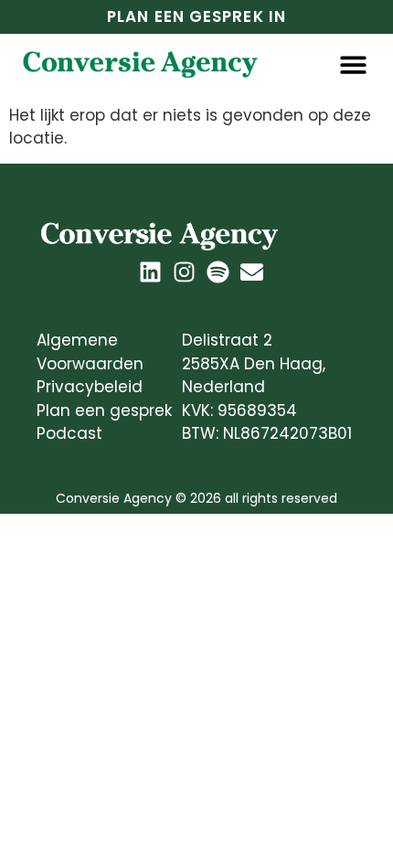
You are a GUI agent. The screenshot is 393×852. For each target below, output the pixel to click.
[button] (354, 64)
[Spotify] (218, 272)
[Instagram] (184, 272)
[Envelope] (251, 272)
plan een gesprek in (196, 16)
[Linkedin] (150, 272)
